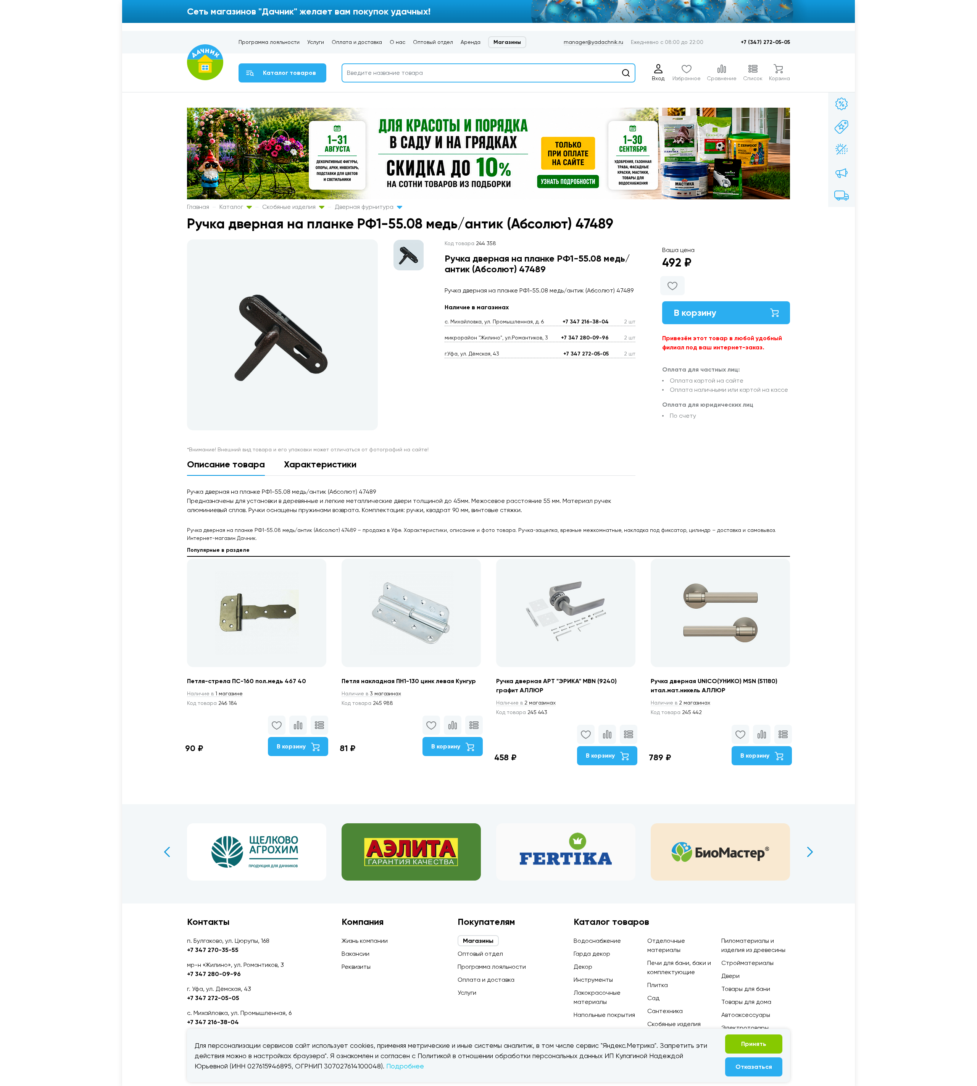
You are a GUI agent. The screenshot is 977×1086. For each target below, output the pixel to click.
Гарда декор (592, 953)
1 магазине (215, 693)
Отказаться (753, 1066)
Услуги (315, 42)
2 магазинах (526, 703)
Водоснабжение (597, 940)
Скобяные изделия (289, 206)
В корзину (695, 312)
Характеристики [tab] (320, 464)
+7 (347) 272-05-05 (765, 42)
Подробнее (405, 1066)
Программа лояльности (269, 42)
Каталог (232, 206)
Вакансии (355, 953)
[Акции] (841, 103)
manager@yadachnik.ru (593, 42)
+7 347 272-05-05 (586, 354)
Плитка (657, 985)
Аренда (470, 42)
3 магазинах (371, 693)
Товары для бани (745, 988)
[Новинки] (841, 126)
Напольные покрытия (604, 1014)
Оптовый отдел (433, 42)
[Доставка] (841, 195)
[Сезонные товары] (841, 149)
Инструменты (593, 979)
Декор (583, 966)
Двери (730, 975)
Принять (753, 1043)
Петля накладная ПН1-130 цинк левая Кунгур (409, 681)
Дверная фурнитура (365, 206)
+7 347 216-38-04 (586, 321)
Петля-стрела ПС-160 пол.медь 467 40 (246, 681)
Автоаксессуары (745, 1014)
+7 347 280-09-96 (585, 338)
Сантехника (665, 1011)
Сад (653, 998)
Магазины (507, 42)
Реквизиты (356, 966)
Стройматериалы (747, 962)
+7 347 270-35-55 (213, 949)
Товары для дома (746, 1001)
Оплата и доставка (357, 42)
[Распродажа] (841, 172)
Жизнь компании (365, 940)
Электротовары (745, 1027)
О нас (397, 42)
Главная (198, 206)
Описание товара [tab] (226, 464)
